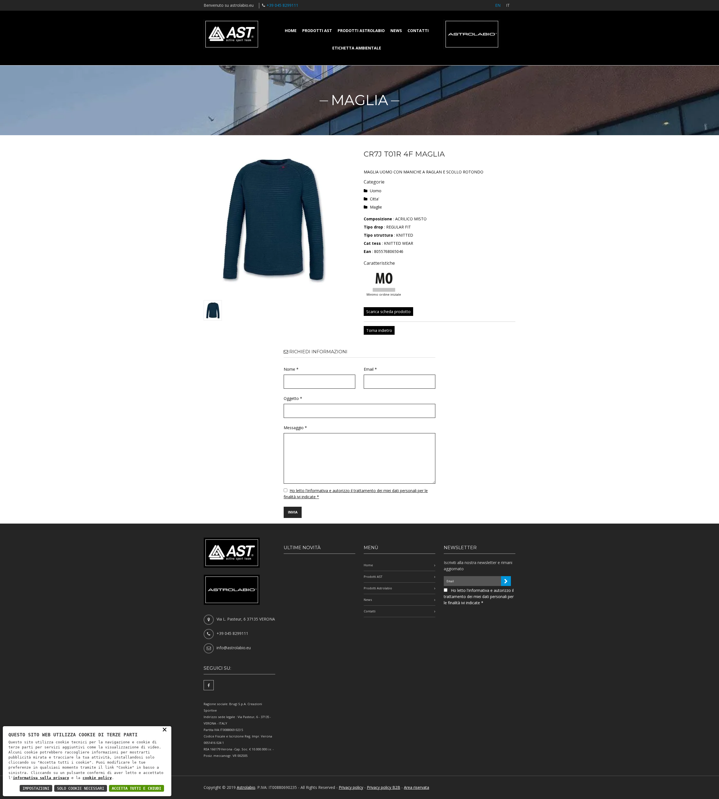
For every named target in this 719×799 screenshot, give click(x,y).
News (396, 30)
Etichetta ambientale (356, 48)
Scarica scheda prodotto (388, 311)
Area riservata (416, 787)
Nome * (291, 369)
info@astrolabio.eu (234, 647)
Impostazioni (35, 788)
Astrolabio (246, 787)
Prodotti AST (317, 30)
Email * (370, 369)
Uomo (375, 190)
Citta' (374, 199)
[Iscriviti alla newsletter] (506, 581)
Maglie (376, 207)
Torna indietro (379, 330)
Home (291, 30)
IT (508, 5)
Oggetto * (293, 398)
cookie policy (97, 778)
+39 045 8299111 (282, 5)
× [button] (164, 729)
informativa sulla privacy (41, 778)
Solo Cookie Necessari (80, 788)
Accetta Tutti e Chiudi (136, 788)
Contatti (418, 30)
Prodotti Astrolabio (361, 30)
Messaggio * (295, 427)
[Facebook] (209, 685)
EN (497, 5)
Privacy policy (351, 787)
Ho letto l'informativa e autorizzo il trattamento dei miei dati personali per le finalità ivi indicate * (479, 596)
